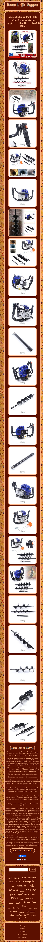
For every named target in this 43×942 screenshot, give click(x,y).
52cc (26, 914)
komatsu (30, 902)
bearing (22, 912)
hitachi (13, 890)
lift (25, 918)
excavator (29, 877)
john (20, 918)
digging (16, 908)
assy (33, 895)
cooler (35, 908)
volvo (13, 886)
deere (22, 891)
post (14, 898)
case (9, 908)
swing (11, 915)
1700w (11, 882)
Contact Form (22, 931)
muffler (19, 915)
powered (29, 898)
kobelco (18, 882)
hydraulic (24, 894)
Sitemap (22, 928)
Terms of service (22, 937)
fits (24, 907)
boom (17, 877)
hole (31, 885)
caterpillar (29, 881)
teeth (22, 899)
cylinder (33, 915)
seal (10, 878)
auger (13, 911)
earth (11, 903)
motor (30, 908)
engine (31, 890)
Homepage (22, 926)
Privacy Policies (22, 934)
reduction (30, 912)
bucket (19, 903)
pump (13, 894)
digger (21, 885)
